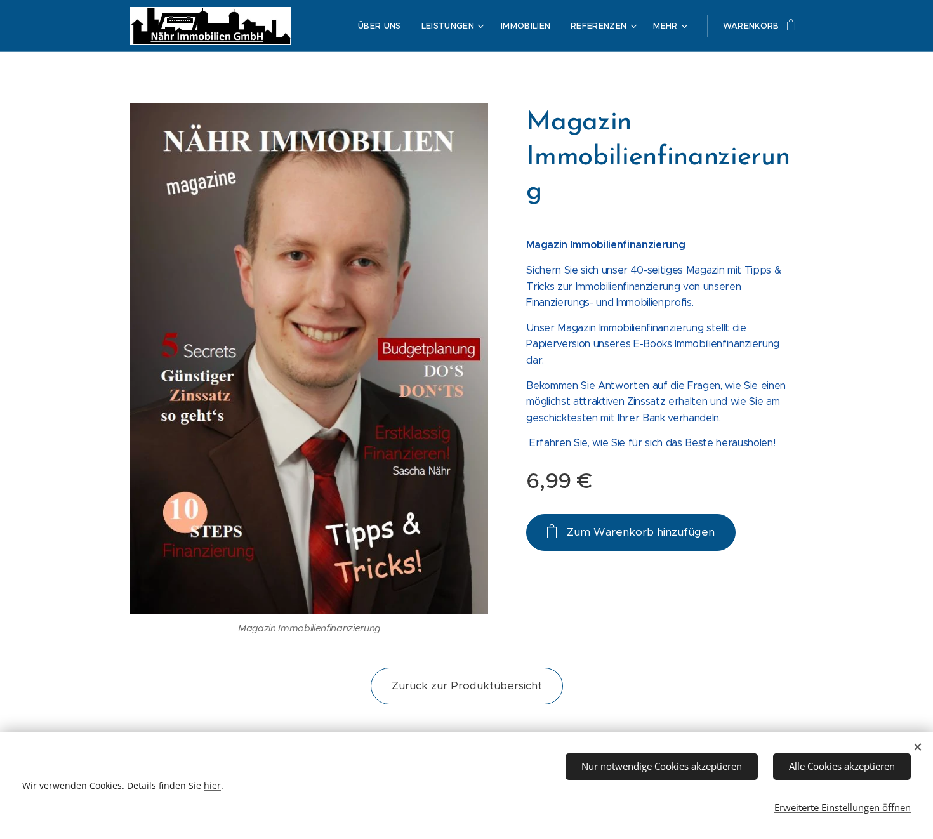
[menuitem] (383, 26)
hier (212, 785)
